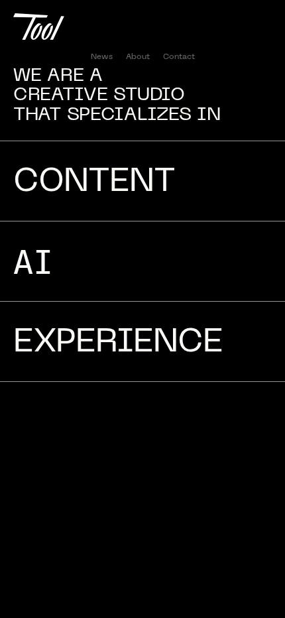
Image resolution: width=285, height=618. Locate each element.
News (102, 57)
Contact (179, 57)
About (138, 57)
